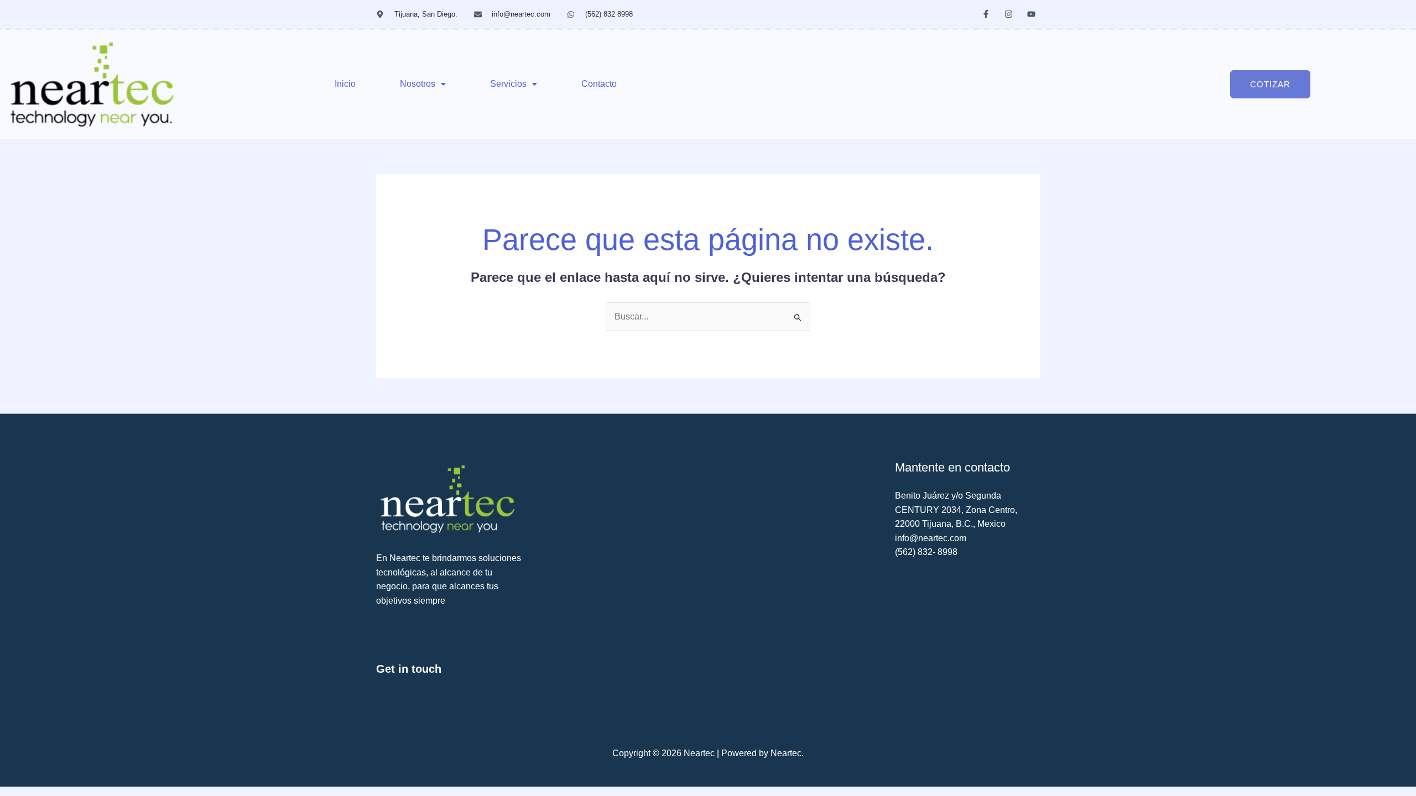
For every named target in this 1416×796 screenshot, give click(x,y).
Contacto (599, 83)
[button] (423, 84)
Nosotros (417, 83)
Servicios (508, 83)
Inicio (345, 83)
